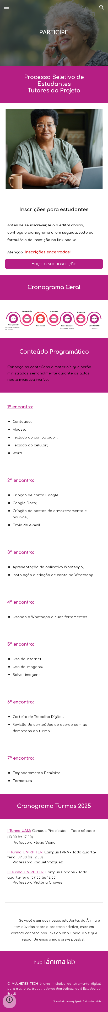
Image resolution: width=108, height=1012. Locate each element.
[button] (6, 7)
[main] (54, 33)
